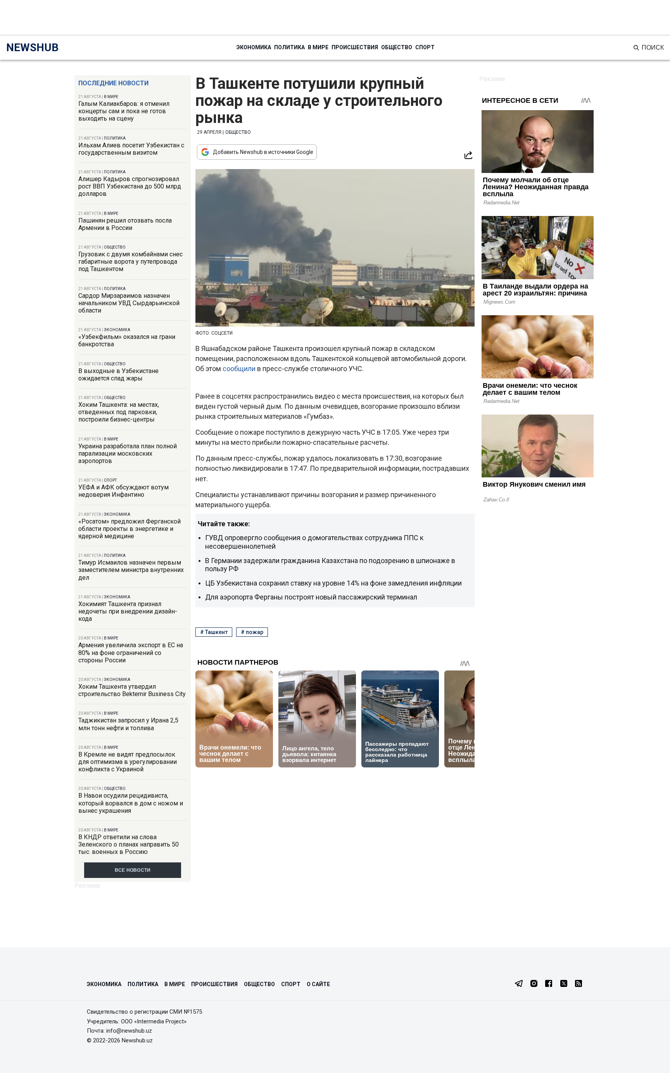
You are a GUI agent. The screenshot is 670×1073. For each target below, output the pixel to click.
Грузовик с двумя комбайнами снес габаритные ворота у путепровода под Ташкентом (130, 262)
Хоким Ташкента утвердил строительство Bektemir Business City (132, 690)
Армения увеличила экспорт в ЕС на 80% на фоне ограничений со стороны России (130, 652)
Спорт (425, 47)
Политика (289, 47)
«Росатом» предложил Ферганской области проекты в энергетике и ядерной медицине (129, 529)
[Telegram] (518, 984)
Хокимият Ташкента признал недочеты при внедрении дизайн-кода (127, 611)
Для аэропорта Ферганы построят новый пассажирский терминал (311, 597)
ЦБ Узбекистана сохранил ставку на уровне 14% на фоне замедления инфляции (333, 583)
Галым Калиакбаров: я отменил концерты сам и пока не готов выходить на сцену (123, 111)
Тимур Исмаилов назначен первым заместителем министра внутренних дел (131, 570)
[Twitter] (563, 984)
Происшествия (355, 47)
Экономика (254, 47)
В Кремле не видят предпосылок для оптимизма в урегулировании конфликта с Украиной (127, 762)
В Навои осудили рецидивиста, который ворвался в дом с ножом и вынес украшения (130, 803)
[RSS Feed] (578, 984)
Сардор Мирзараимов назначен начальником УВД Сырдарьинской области (129, 303)
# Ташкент (214, 632)
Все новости (133, 870)
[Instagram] (534, 984)
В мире (318, 47)
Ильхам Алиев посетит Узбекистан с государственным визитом (131, 149)
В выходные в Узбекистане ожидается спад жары (118, 374)
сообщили (240, 369)
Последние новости (113, 83)
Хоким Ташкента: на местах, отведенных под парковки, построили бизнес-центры (118, 412)
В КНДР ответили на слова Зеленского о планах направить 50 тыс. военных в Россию (128, 844)
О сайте (318, 984)
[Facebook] (548, 984)
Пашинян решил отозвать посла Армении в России (125, 224)
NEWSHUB (32, 47)
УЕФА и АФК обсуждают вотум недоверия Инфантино (123, 491)
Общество (396, 47)
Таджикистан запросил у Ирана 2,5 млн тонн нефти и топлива (128, 724)
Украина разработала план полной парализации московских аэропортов (127, 453)
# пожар (252, 632)
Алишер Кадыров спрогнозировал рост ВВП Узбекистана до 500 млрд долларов (129, 186)
